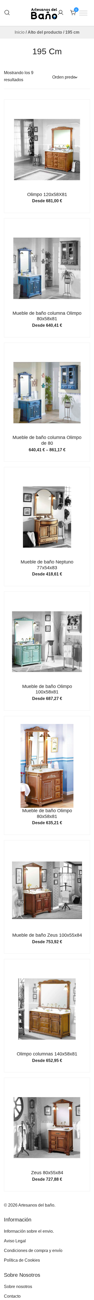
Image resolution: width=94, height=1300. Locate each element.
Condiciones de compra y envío (33, 1250)
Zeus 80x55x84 (47, 1172)
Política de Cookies (22, 1260)
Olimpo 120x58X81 (47, 194)
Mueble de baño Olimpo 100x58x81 (47, 689)
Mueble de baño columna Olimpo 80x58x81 (47, 316)
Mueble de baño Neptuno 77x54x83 (47, 564)
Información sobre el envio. (29, 1231)
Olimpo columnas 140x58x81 (47, 1053)
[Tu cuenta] (60, 12)
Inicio (20, 32)
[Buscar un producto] (7, 12)
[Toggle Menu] (83, 12)
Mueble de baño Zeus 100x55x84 (47, 935)
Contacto (12, 1296)
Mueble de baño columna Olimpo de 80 (47, 440)
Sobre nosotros (18, 1286)
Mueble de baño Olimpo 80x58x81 (47, 813)
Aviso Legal (15, 1241)
